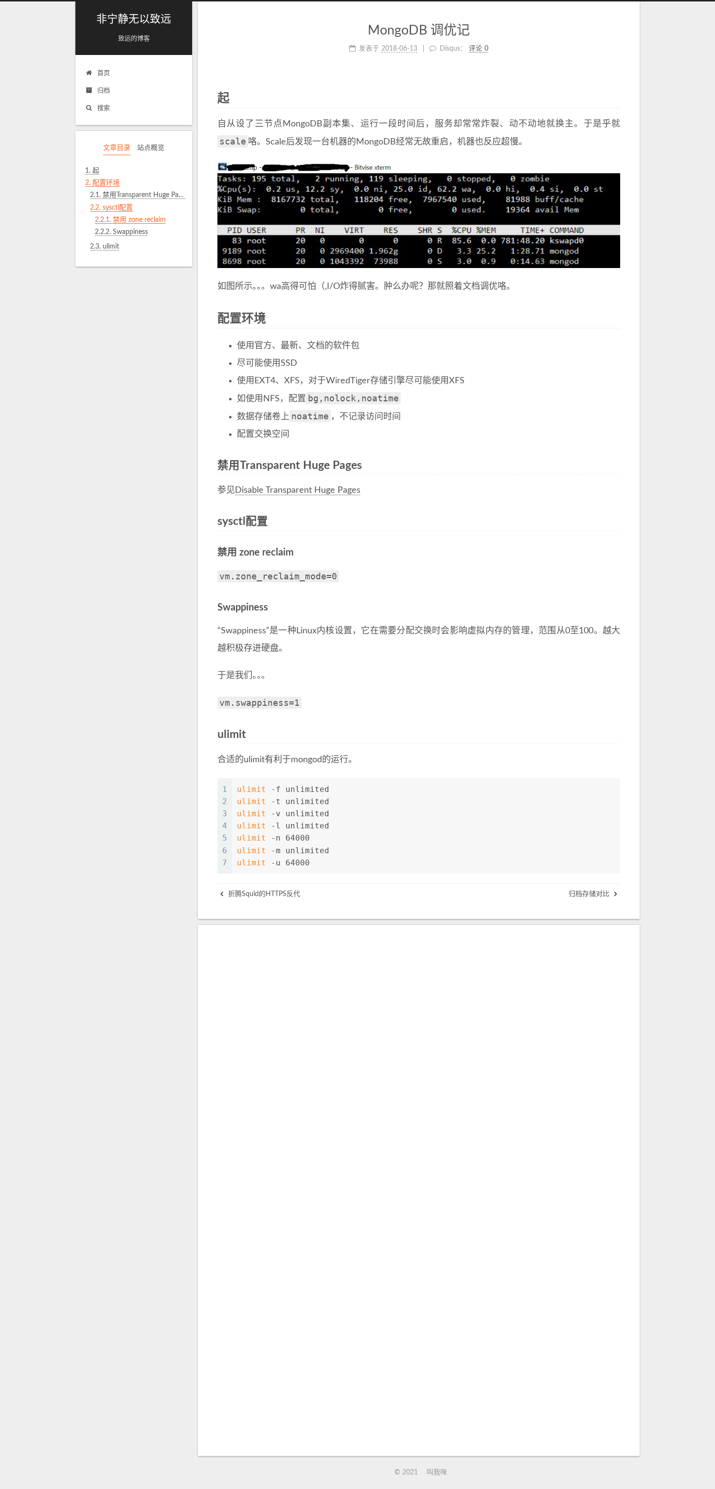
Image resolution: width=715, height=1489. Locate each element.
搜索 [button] (103, 108)
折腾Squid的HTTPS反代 (263, 894)
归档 (103, 91)
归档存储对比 (590, 894)
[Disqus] (418, 1065)
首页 (103, 73)
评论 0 (478, 48)
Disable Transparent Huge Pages (297, 490)
